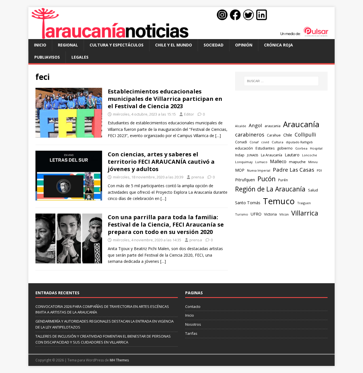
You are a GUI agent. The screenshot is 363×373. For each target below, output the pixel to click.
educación (244, 148)
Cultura (277, 142)
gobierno (285, 148)
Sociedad (213, 45)
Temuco (279, 201)
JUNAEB (252, 155)
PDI (319, 170)
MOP (239, 170)
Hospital (316, 148)
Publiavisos (47, 57)
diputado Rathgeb (299, 142)
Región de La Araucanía (270, 189)
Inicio (40, 45)
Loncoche (309, 155)
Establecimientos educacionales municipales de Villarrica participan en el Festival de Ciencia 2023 (165, 99)
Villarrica (304, 213)
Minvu (313, 162)
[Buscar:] (281, 81)
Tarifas (191, 333)
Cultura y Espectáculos (116, 45)
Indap (239, 155)
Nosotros (193, 324)
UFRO (256, 214)
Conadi (241, 141)
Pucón (267, 178)
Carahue (274, 135)
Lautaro (292, 154)
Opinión (243, 45)
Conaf (254, 142)
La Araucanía (271, 154)
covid (265, 142)
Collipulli (305, 134)
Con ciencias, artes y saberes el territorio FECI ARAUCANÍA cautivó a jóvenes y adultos (161, 161)
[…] (218, 135)
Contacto (193, 306)
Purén (283, 180)
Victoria (270, 214)
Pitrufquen (245, 179)
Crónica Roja (278, 45)
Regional (68, 45)
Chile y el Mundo (173, 45)
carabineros (249, 134)
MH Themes (119, 360)
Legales (79, 57)
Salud (313, 190)
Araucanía (301, 124)
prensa (197, 177)
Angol (255, 125)
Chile (287, 135)
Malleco (278, 161)
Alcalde (240, 126)
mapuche (297, 161)
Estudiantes (265, 148)
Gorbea (301, 148)
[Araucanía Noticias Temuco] (181, 36)
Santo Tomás (247, 202)
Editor (189, 114)
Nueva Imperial (258, 170)
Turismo (241, 214)
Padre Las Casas (293, 169)
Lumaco (261, 162)
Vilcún (284, 214)
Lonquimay (244, 162)
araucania (272, 125)
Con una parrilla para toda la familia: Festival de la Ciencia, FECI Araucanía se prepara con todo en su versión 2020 (166, 224)
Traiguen (304, 203)
